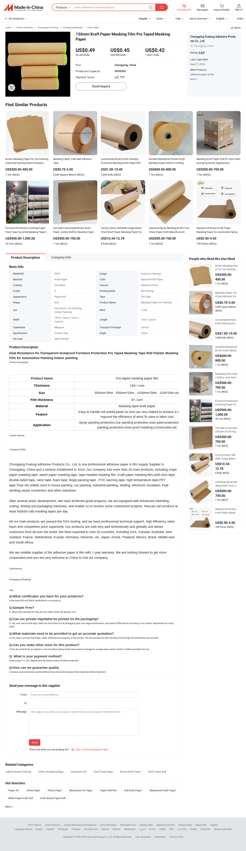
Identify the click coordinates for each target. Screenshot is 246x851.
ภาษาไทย (181, 829)
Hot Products (34, 824)
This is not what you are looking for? (49, 749)
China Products (52, 824)
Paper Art (13, 790)
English (39, 829)
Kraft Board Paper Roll (52, 798)
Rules (240, 18)
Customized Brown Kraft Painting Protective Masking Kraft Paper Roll (226, 321)
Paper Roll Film (108, 790)
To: (25, 703)
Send (34, 742)
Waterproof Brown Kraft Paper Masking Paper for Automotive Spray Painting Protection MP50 (226, 510)
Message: (21, 711)
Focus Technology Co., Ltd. (99, 836)
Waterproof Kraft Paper (162, 790)
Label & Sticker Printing (18, 771)
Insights (214, 824)
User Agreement (143, 836)
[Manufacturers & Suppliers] (23, 7)
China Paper (33, 790)
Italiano (105, 829)
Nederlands (129, 829)
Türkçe (193, 829)
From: (23, 694)
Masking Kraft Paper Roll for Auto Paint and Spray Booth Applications (226, 375)
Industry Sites (146, 824)
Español (50, 829)
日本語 (162, 829)
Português (63, 829)
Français (76, 829)
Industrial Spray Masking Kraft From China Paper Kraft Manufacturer (226, 483)
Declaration (160, 836)
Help (178, 18)
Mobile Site (201, 824)
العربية (142, 829)
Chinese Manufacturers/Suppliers (80, 824)
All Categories (16, 18)
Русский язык (91, 829)
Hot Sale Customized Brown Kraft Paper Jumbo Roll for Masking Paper (226, 429)
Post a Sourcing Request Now (89, 749)
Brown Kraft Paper (130, 771)
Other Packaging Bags (50, 771)
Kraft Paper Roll (157, 771)
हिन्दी (171, 829)
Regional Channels (165, 824)
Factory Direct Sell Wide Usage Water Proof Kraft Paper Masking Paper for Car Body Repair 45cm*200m (226, 456)
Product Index (185, 824)
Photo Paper (55, 790)
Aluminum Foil (78, 771)
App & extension (198, 18)
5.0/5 (202, 52)
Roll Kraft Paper (133, 790)
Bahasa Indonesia (223, 829)
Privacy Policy (176, 836)
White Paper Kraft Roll (20, 798)
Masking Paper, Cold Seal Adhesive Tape (226, 294)
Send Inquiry (101, 86)
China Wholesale (108, 824)
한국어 (152, 829)
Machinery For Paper (81, 790)
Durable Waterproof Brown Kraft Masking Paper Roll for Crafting (226, 348)
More (193, 79)
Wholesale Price (128, 824)
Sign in (238, 9)
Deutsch (116, 829)
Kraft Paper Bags (103, 771)
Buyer (159, 18)
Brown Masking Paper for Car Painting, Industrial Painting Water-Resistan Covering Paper (226, 267)
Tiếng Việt (205, 829)
